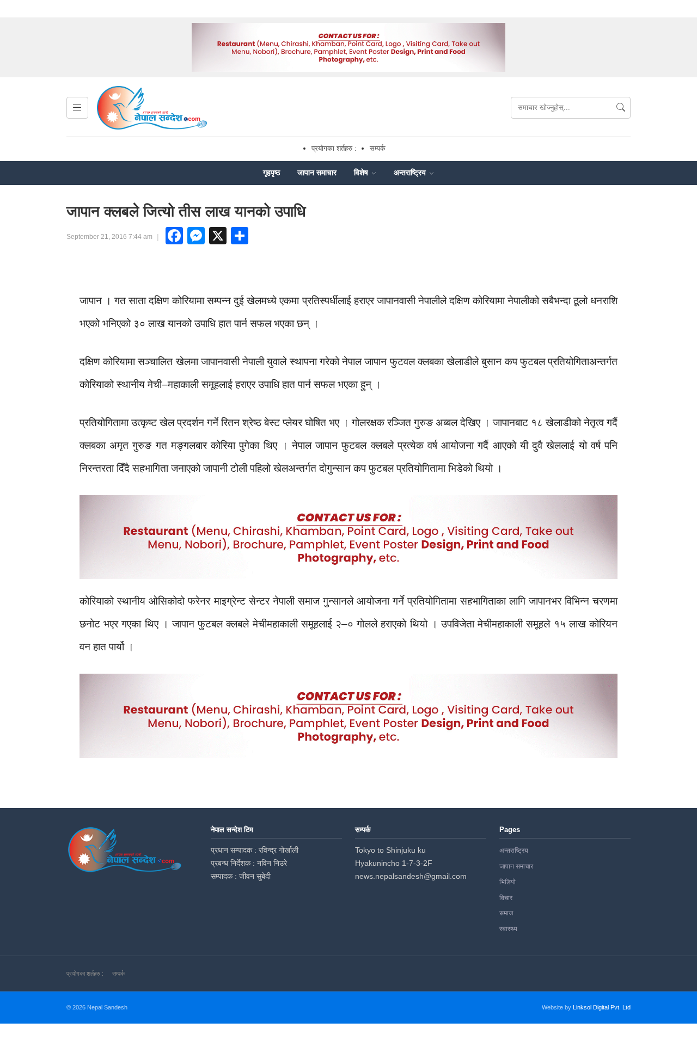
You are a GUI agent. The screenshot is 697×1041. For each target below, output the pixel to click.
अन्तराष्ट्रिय (411, 172)
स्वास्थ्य (508, 929)
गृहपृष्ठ (271, 172)
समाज (506, 913)
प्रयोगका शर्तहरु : (334, 148)
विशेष (362, 172)
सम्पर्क (378, 148)
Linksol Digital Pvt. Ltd (602, 1007)
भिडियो (507, 882)
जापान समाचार (317, 172)
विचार (505, 898)
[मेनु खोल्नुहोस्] (77, 108)
